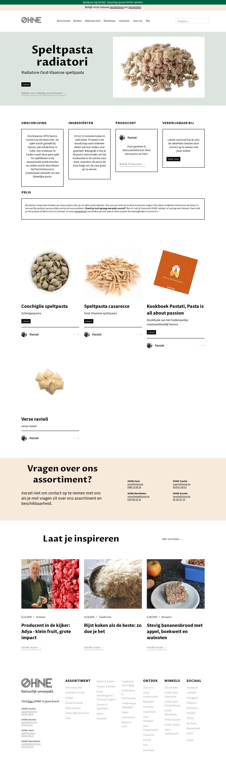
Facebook (192, 687)
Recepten (148, 701)
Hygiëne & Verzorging (128, 683)
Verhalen (148, 706)
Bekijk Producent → (132, 164)
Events (147, 740)
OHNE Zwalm (172, 724)
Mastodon (192, 708)
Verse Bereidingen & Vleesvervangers (106, 695)
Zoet (68, 718)
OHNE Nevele (172, 719)
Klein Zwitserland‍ (171, 731)
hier (30, 701)
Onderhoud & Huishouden (129, 694)
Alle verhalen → (172, 539)
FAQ (148, 20)
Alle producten (73, 687)
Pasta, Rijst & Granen (77, 713)
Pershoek (148, 750)
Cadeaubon (128, 717)
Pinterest (191, 703)
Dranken (102, 718)
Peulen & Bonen (106, 686)
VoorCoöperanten (150, 727)
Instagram (192, 698)
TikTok (190, 718)
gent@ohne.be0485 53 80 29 (135, 486)
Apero (100, 713)
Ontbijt (69, 698)
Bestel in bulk (127, 724)
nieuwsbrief (80, 211)
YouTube (191, 723)
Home (189, 740)
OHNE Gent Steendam (171, 694)
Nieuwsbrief (193, 728)
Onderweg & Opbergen (129, 705)
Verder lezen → (31, 647)
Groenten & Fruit (74, 692)
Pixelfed (190, 713)
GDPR (189, 733)
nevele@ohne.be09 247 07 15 (181, 498)
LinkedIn (191, 692)
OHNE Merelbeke (171, 712)
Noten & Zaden (105, 681)
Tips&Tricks (149, 711)
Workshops (109, 20)
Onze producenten (150, 694)
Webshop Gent (93, 20)
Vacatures (149, 735)
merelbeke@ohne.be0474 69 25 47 (138, 498)
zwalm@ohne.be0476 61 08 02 (181, 486)
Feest (125, 712)
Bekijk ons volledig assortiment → (43, 93)
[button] (65, 21)
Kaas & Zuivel (73, 708)
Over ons (148, 687)
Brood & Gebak (74, 703)
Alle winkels (171, 687)
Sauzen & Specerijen (102, 706)
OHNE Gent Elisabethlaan (172, 703)
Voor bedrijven (148, 718)
